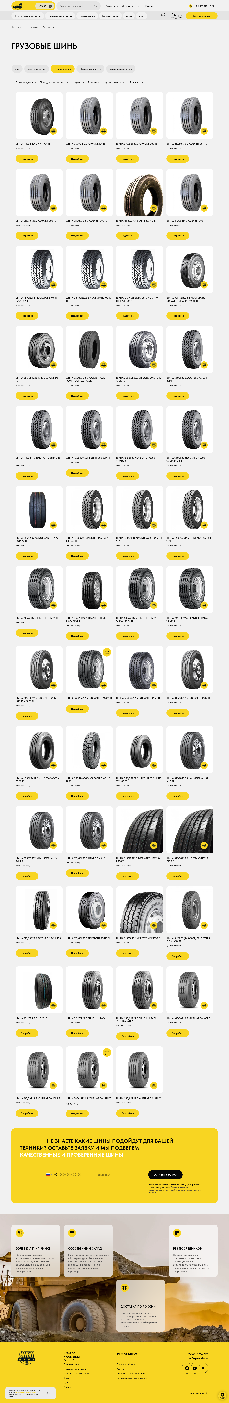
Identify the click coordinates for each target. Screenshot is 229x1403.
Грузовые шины (31, 27)
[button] (44, 6)
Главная (15, 27)
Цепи (66, 1382)
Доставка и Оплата (126, 1364)
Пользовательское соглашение (132, 1378)
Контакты (121, 1368)
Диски (67, 1378)
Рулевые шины (49, 27)
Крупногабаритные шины (76, 1359)
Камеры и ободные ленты (76, 1373)
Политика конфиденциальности (132, 1373)
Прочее (67, 1387)
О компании (123, 1359)
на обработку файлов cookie (25, 1392)
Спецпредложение (120, 68)
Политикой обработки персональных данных (175, 1191)
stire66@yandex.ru (197, 1358)
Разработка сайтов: (195, 1393)
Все (17, 68)
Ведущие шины (37, 68)
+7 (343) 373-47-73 (197, 1354)
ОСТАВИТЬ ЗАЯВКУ (165, 1174)
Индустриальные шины (75, 1368)
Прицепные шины (90, 68)
